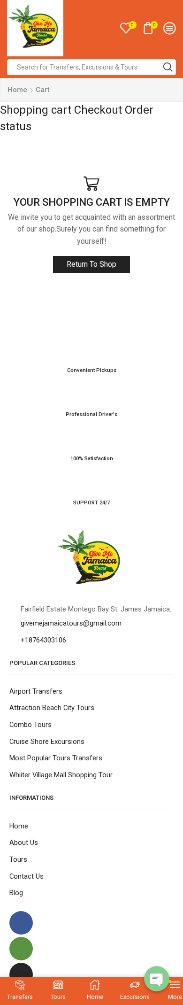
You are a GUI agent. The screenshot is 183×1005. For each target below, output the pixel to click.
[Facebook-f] (21, 923)
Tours (18, 859)
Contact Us (26, 876)
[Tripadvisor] (21, 948)
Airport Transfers (35, 691)
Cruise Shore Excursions (46, 741)
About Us (23, 842)
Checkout (98, 109)
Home (17, 89)
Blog (16, 893)
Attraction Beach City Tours (51, 708)
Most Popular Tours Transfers (55, 758)
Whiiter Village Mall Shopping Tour (61, 775)
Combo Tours (30, 724)
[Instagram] (21, 974)
